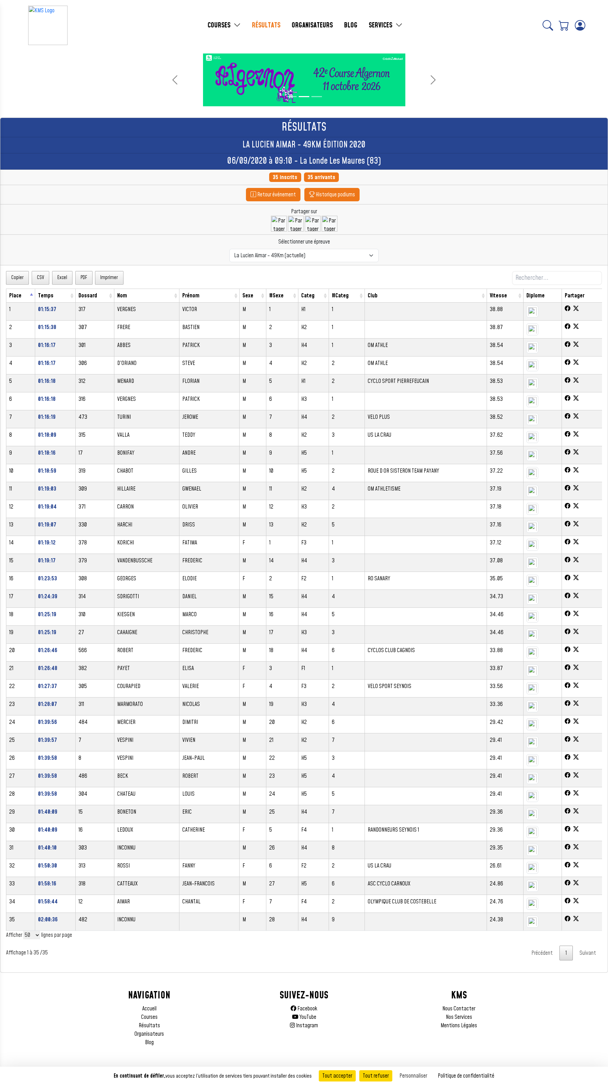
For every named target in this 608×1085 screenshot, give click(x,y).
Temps (45, 295)
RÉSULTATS (266, 25)
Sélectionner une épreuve (304, 242)
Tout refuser (376, 1076)
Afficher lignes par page (39, 935)
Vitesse (498, 295)
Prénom (191, 295)
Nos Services (459, 1017)
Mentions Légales (459, 1025)
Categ (308, 295)
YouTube (307, 1017)
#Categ (340, 295)
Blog (149, 1042)
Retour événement (276, 194)
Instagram (306, 1025)
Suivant (588, 953)
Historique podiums (335, 194)
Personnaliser (413, 1076)
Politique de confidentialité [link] (466, 1076)
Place (15, 295)
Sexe (247, 295)
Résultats (149, 1025)
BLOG (350, 25)
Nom (122, 295)
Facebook (306, 1009)
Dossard (87, 295)
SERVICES (381, 25)
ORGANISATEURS (312, 25)
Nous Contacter (458, 1009)
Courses (149, 1017)
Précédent (542, 953)
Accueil (149, 1009)
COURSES (220, 25)
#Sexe (276, 295)
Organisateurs (149, 1034)
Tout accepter (337, 1076)
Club (373, 295)
